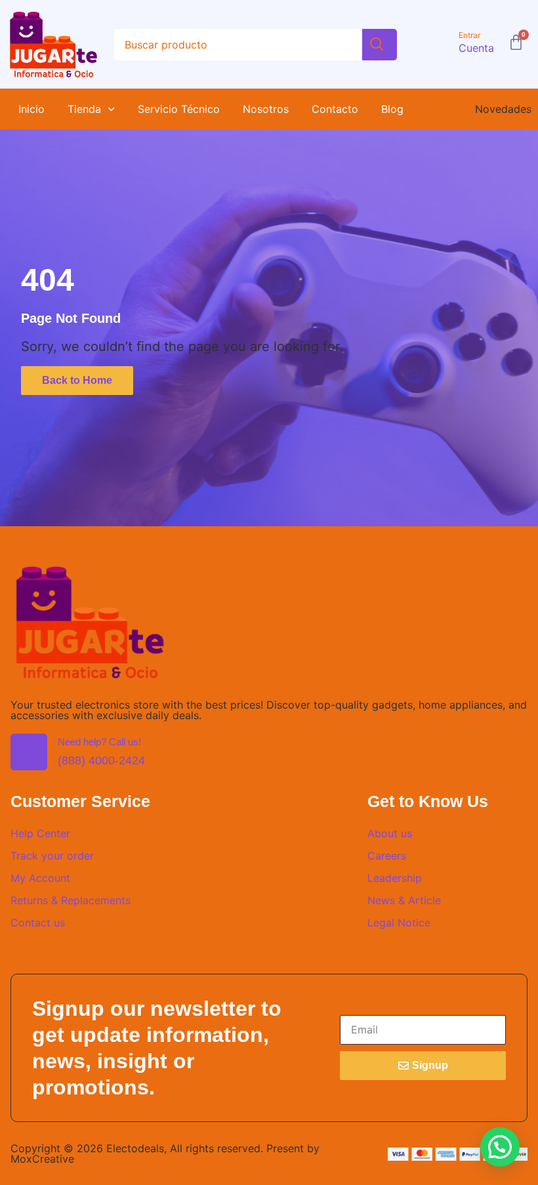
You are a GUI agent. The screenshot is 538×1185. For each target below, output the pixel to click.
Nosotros (266, 108)
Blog (392, 108)
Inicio (31, 108)
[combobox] (238, 44)
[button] (500, 1147)
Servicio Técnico (179, 108)
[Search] (379, 44)
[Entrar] (444, 44)
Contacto (335, 108)
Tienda (84, 108)
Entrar (469, 35)
